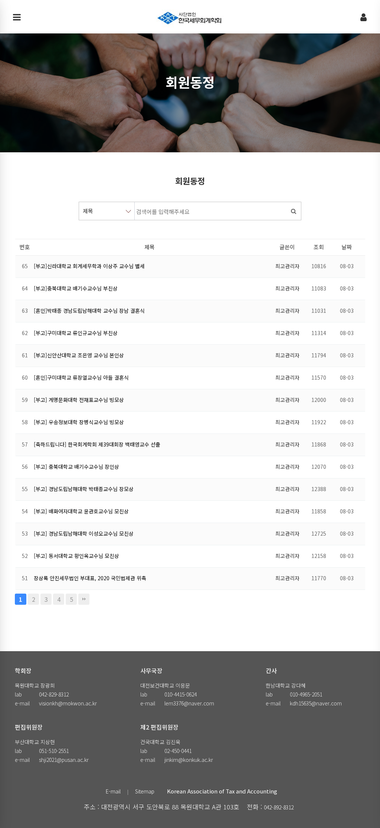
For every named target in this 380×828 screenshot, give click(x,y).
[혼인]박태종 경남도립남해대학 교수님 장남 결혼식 (89, 310)
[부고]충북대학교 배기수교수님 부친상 (76, 288)
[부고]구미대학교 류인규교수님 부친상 (76, 333)
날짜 (346, 247)
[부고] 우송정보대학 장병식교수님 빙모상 (79, 422)
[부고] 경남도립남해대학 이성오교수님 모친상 (84, 533)
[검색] (293, 211)
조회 (319, 247)
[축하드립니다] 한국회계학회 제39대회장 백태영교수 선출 (97, 444)
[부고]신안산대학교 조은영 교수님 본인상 (79, 355)
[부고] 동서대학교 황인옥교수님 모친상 (76, 555)
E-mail (113, 791)
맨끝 (83, 599)
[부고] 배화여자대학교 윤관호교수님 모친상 (81, 511)
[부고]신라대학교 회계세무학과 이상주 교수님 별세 (89, 266)
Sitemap (144, 791)
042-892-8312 (279, 807)
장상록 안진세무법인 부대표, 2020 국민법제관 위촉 (90, 578)
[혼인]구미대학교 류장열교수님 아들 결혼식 (81, 377)
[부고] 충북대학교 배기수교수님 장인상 (76, 466)
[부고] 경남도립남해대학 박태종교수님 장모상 (84, 489)
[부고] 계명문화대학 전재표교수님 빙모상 (79, 399)
